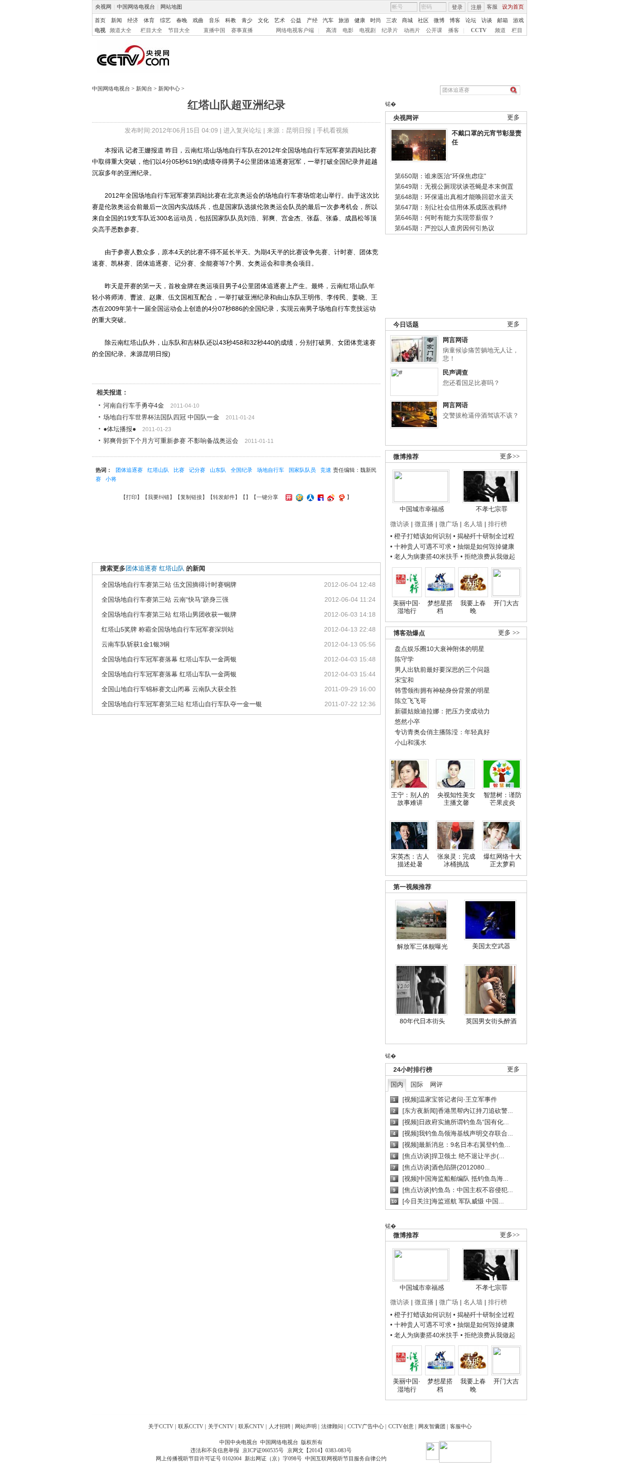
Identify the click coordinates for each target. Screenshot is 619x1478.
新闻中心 (169, 89)
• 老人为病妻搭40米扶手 (424, 556)
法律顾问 (332, 1426)
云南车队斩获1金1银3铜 (135, 644)
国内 (397, 1084)
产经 (312, 20)
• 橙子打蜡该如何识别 (420, 536)
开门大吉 (506, 603)
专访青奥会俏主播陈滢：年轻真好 (442, 732)
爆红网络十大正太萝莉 (503, 860)
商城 (407, 20)
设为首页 (513, 7)
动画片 (412, 30)
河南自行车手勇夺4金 (133, 405)
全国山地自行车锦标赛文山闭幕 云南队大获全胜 (169, 689)
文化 (263, 20)
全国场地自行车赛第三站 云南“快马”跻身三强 (165, 599)
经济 (132, 20)
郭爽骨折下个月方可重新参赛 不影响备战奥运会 (170, 440)
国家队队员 (302, 470)
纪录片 (390, 30)
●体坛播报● (119, 428)
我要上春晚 (473, 607)
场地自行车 (270, 470)
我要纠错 (158, 497)
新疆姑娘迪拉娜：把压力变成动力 (442, 711)
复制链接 (191, 497)
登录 (457, 7)
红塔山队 (158, 470)
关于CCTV (161, 1426)
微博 (439, 20)
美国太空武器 (491, 946)
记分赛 (197, 470)
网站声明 (306, 1426)
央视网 (103, 7)
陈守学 (404, 659)
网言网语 (455, 339)
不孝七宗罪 (492, 509)
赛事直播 (242, 30)
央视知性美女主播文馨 (456, 799)
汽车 (328, 20)
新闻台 (144, 89)
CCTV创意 (401, 1426)
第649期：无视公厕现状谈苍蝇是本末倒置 (454, 186)
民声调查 (455, 372)
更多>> (510, 456)
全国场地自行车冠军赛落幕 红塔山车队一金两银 (169, 659)
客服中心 (461, 1426)
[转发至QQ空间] (298, 497)
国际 (417, 1084)
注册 (476, 7)
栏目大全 (151, 30)
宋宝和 (404, 680)
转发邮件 (224, 497)
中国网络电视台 (136, 7)
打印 (131, 497)
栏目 (517, 30)
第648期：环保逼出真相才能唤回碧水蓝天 (454, 196)
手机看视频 (332, 130)
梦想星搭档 (440, 607)
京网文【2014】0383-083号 (319, 1450)
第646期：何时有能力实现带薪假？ (444, 217)
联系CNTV (251, 1426)
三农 (391, 20)
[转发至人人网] (309, 497)
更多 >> (509, 632)
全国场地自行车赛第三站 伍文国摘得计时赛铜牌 (169, 584)
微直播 (424, 524)
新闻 (116, 20)
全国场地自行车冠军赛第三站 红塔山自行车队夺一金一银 (182, 704)
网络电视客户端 (295, 30)
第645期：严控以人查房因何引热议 (444, 228)
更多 (513, 117)
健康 (359, 20)
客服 (492, 7)
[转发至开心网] (287, 497)
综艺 (165, 20)
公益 (295, 20)
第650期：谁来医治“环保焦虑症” (440, 176)
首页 (100, 20)
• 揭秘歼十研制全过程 (483, 536)
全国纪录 (241, 470)
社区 (423, 20)
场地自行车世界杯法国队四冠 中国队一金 (161, 417)
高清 (331, 30)
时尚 (375, 20)
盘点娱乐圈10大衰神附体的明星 (439, 648)
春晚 (181, 20)
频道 (500, 30)
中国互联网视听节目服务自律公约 (346, 1458)
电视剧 (367, 30)
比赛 (179, 470)
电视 (100, 30)
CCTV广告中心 (366, 1426)
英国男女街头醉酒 (491, 1021)
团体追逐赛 (129, 470)
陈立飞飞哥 (410, 700)
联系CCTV (190, 1426)
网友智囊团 (431, 1426)
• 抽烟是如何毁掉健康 (483, 546)
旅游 (344, 20)
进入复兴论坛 (242, 130)
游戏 (518, 20)
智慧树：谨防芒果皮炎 (503, 799)
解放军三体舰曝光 (422, 946)
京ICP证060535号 (263, 1450)
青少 (247, 20)
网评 (436, 1084)
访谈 (486, 20)
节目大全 (179, 30)
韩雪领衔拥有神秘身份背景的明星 (442, 690)
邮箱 (502, 20)
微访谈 (399, 524)
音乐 (214, 20)
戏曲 (198, 20)
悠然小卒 (407, 721)
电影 (348, 30)
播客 (453, 30)
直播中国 (214, 30)
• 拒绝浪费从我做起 (487, 556)
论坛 (470, 20)
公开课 (434, 30)
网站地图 (171, 7)
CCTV (479, 30)
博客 (455, 20)
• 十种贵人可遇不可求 (421, 546)
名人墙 (473, 524)
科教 (230, 20)
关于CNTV (221, 1426)
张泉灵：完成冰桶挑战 (456, 860)
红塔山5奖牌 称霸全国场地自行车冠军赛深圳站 (168, 629)
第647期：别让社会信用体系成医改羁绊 (451, 207)
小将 (111, 479)
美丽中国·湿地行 (407, 607)
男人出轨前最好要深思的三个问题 (442, 669)
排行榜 (497, 524)
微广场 (448, 524)
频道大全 (120, 30)
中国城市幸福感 (422, 509)
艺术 (279, 20)
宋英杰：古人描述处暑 (410, 860)
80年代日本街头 (422, 1021)
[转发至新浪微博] (329, 497)
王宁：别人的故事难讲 (410, 799)
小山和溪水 (410, 742)
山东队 (218, 470)
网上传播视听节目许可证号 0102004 (199, 1458)
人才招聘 (279, 1426)
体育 (149, 20)
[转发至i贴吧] (319, 497)
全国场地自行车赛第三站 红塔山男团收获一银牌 (169, 614)
